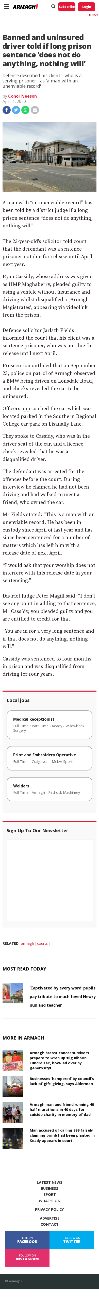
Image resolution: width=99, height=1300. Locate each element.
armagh (27, 943)
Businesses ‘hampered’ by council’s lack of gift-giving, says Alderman (62, 1081)
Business (49, 1188)
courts (42, 943)
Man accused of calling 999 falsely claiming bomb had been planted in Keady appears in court (62, 1135)
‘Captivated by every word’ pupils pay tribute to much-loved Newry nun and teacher (63, 996)
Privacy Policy (49, 1209)
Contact (50, 1224)
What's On (49, 1201)
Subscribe (67, 7)
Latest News (49, 1182)
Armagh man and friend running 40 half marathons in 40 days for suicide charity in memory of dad (62, 1109)
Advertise (49, 1218)
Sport (49, 1194)
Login (86, 7)
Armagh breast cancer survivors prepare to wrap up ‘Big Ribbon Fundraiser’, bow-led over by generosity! (59, 1060)
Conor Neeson (22, 96)
